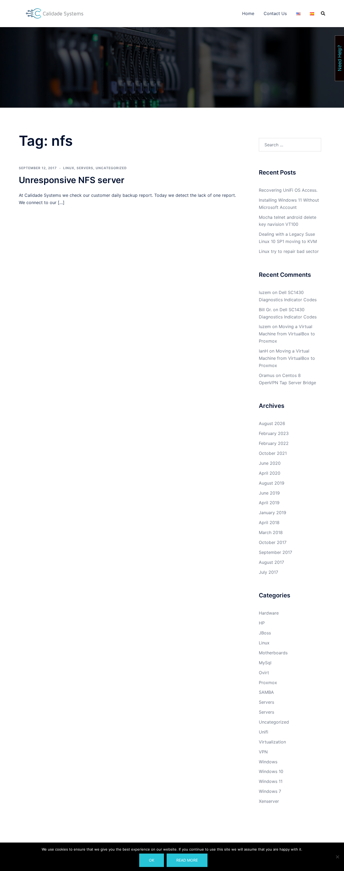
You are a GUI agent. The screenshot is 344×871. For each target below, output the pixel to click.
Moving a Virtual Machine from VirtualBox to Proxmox (287, 334)
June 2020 (270, 463)
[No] (337, 856)
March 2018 (271, 532)
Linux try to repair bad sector (289, 251)
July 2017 (268, 572)
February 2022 (274, 443)
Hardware (269, 613)
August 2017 (271, 562)
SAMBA (266, 692)
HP (262, 623)
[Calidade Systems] (55, 13)
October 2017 (272, 542)
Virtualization (272, 742)
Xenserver (269, 801)
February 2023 (274, 433)
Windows (268, 761)
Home (248, 13)
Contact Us (275, 13)
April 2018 (269, 522)
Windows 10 (271, 771)
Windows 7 (270, 791)
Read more (187, 860)
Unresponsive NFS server (71, 180)
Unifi (263, 732)
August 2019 (271, 483)
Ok (151, 860)
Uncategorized (111, 168)
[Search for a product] (323, 13)
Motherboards (273, 652)
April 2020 (269, 473)
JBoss (265, 633)
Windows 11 (270, 781)
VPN (263, 751)
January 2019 (272, 512)
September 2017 (275, 552)
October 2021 (273, 453)
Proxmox (268, 682)
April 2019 (269, 502)
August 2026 (272, 423)
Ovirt (264, 672)
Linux (68, 168)
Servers (85, 168)
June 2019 (269, 493)
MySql (265, 662)
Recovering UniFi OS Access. (288, 190)
